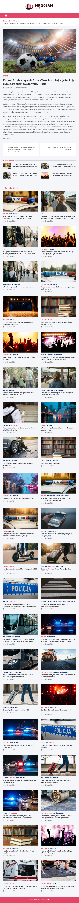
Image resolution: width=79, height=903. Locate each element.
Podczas (6, 707)
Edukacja (6, 425)
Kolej (43, 390)
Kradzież (6, 601)
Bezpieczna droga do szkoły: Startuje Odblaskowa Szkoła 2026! (54, 605)
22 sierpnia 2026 (10, 432)
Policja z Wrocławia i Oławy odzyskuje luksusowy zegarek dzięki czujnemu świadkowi (19, 605)
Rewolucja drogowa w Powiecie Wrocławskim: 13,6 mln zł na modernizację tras (57, 887)
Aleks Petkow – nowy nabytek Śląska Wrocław (59, 148)
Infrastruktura (46, 672)
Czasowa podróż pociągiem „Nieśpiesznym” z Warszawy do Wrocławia (57, 394)
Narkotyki (6, 813)
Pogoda (43, 425)
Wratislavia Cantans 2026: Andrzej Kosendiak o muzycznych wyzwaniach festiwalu (58, 358)
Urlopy (5, 390)
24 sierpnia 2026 (10, 221)
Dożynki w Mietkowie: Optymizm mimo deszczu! (20, 498)
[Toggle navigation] (5, 15)
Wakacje (44, 531)
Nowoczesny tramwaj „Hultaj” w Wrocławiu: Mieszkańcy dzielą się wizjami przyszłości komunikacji (19, 641)
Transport (7, 284)
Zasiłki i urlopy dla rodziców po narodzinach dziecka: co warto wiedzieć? (18, 394)
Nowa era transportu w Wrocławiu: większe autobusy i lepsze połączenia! (18, 676)
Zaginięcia (13, 214)
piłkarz (9, 138)
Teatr (12, 319)
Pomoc (11, 531)
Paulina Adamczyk (21, 88)
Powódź (56, 813)
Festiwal (44, 355)
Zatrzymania (14, 742)
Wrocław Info (45, 900)
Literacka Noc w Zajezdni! (50, 463)
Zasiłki (11, 390)
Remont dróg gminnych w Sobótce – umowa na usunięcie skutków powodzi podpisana (57, 817)
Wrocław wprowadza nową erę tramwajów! (18, 287)
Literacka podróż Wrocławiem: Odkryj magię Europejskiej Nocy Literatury (62, 175)
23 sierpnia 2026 (10, 327)
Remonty (66, 672)
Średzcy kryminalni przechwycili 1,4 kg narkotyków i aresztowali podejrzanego (17, 817)
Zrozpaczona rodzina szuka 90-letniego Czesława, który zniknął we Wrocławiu (24, 166)
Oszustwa (53, 284)
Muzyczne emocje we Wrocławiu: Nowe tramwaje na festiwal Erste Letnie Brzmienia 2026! (25, 175)
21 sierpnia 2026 (10, 891)
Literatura (45, 460)
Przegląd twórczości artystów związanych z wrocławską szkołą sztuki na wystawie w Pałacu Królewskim (22, 149)
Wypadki (50, 425)
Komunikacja (7, 672)
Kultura (44, 249)
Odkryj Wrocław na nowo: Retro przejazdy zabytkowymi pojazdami (56, 781)
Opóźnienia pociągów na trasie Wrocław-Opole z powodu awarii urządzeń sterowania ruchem (62, 166)
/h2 (42, 214)
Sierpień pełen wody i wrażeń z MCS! (16, 710)
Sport (5, 76)
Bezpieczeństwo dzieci (49, 601)
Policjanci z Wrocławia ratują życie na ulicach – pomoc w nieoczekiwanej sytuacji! (20, 535)
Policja (6, 214)
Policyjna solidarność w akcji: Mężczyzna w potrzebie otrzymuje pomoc (56, 499)
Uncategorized (46, 319)
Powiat (55, 883)
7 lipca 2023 (8, 88)
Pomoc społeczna (53, 496)
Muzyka (50, 355)
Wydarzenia (52, 249)
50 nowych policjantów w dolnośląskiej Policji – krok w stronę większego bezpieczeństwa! (58, 640)
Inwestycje (45, 284)
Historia (44, 566)
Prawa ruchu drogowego (66, 601)
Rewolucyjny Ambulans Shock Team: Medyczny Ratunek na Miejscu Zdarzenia (20, 887)
